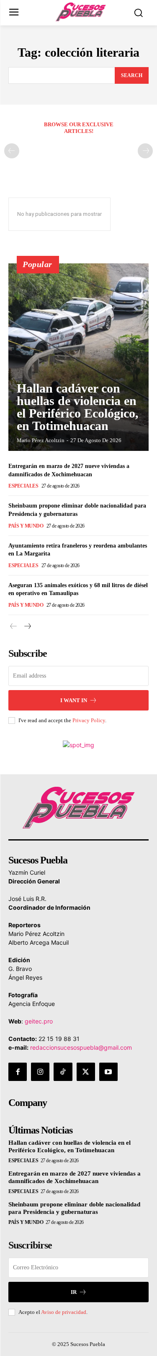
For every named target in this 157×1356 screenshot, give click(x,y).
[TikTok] (63, 1072)
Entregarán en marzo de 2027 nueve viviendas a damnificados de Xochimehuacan (74, 1177)
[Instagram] (40, 1072)
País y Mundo (25, 526)
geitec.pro (39, 1021)
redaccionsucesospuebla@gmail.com (81, 1047)
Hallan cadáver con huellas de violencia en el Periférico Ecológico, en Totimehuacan (78, 407)
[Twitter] (86, 1072)
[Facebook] (17, 1072)
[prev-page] (11, 150)
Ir (74, 1292)
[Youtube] (108, 1072)
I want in (73, 700)
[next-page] (27, 626)
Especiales (23, 486)
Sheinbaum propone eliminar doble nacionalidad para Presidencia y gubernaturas (74, 1208)
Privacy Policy (88, 720)
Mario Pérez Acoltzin (40, 440)
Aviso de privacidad (63, 1312)
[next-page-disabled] (145, 150)
